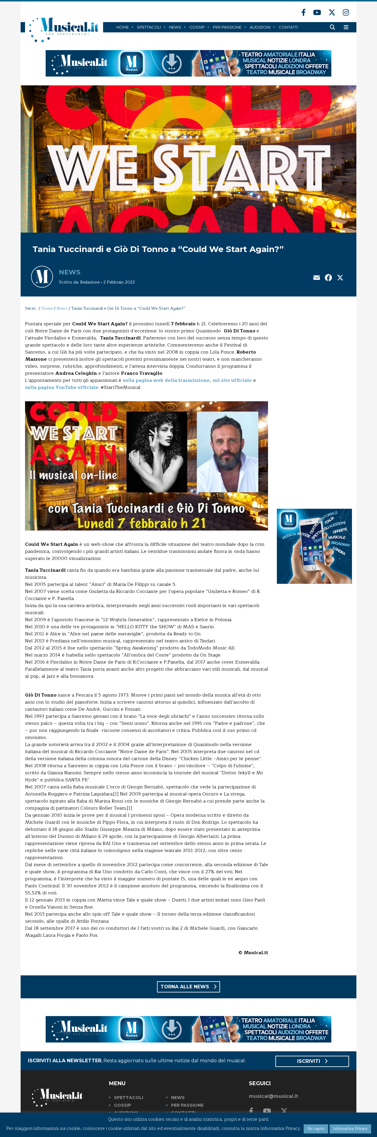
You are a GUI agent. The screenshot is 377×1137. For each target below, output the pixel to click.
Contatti (288, 27)
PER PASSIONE (187, 1105)
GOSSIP (122, 1105)
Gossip (197, 27)
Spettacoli (149, 27)
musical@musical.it (273, 1096)
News (175, 27)
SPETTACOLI (128, 1097)
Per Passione (227, 27)
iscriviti (309, 1061)
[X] (340, 278)
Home (122, 27)
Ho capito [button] (316, 1129)
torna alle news (186, 987)
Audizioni (260, 27)
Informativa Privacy (350, 1129)
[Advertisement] (314, 408)
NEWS (178, 1097)
